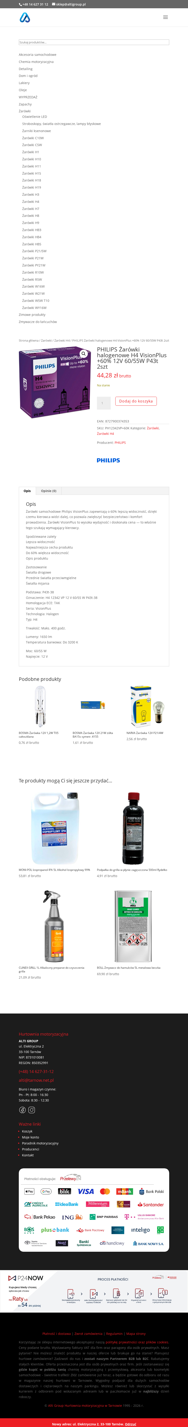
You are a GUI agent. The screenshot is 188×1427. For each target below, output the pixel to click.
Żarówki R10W (33, 272)
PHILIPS (120, 442)
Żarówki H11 (31, 166)
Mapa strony (136, 1333)
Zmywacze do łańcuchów (38, 322)
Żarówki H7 (30, 209)
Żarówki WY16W (34, 308)
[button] (84, 354)
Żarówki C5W (32, 145)
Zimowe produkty (32, 314)
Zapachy (25, 104)
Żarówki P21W (33, 258)
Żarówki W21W (33, 293)
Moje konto (30, 1137)
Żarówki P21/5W (34, 251)
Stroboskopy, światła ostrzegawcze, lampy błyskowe (61, 124)
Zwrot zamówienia (88, 1333)
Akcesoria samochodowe (37, 54)
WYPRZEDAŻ (28, 97)
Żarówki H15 (31, 173)
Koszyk (27, 1131)
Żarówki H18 (31, 180)
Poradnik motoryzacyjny (40, 1143)
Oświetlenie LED (34, 116)
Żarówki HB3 (31, 230)
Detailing (26, 69)
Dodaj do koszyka (136, 401)
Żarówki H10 (31, 159)
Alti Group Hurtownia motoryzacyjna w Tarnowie (85, 1405)
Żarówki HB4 (31, 237)
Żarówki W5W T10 (35, 300)
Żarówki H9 (30, 223)
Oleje (23, 90)
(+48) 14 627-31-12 (36, 1071)
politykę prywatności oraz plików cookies (137, 1342)
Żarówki (46, 340)
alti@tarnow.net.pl (36, 1080)
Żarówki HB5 (31, 244)
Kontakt (28, 1155)
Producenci (30, 1149)
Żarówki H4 (62, 340)
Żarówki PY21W (33, 265)
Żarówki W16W (33, 286)
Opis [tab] (27, 491)
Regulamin (114, 1333)
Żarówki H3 (30, 194)
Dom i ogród (28, 76)
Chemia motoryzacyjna (36, 61)
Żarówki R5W (32, 279)
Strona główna (29, 340)
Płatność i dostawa (56, 1333)
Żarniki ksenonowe (36, 131)
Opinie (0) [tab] (48, 491)
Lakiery (24, 83)
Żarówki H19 (31, 187)
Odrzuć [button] (130, 1424)
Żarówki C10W (33, 138)
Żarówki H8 (30, 215)
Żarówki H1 (30, 152)
